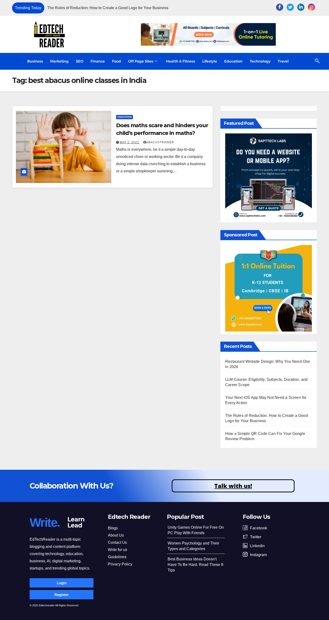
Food (116, 61)
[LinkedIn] (300, 7)
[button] (257, 8)
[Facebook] (279, 7)
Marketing (59, 61)
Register (61, 595)
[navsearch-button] (317, 61)
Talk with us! (233, 486)
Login (61, 583)
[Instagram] (311, 7)
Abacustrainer (160, 142)
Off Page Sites (140, 61)
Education (233, 61)
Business (35, 61)
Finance (98, 61)
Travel (283, 61)
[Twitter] (290, 7)
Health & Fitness (180, 61)
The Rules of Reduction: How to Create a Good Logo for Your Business (107, 8)
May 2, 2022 (130, 142)
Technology (260, 61)
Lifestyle (209, 61)
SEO (79, 61)
